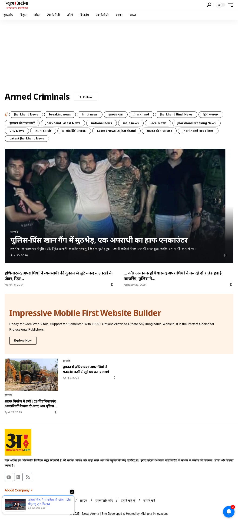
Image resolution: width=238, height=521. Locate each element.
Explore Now (23, 340)
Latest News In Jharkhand (116, 131)
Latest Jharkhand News (27, 138)
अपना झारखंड (43, 131)
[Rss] (28, 477)
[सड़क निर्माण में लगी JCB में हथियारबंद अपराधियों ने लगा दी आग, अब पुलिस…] (31, 375)
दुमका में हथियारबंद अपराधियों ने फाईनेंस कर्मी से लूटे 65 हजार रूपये (86, 369)
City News (17, 131)
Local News (158, 123)
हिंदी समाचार (210, 114)
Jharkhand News (26, 114)
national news (101, 123)
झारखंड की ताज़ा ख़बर (159, 131)
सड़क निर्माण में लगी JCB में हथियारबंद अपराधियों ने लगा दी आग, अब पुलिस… (31, 403)
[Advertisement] (119, 54)
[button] (208, 5)
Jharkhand (141, 114)
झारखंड (14, 231)
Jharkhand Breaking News (196, 123)
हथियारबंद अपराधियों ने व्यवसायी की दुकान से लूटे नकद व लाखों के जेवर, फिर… (58, 275)
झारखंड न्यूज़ (116, 114)
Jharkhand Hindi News (176, 114)
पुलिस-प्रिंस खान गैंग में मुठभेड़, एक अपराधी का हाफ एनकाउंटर (99, 239)
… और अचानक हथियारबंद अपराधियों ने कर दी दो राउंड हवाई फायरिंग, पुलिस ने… (173, 275)
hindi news (90, 114)
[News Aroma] (17, 4)
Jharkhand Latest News (63, 123)
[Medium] (18, 477)
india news (131, 123)
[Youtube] (9, 477)
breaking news (60, 114)
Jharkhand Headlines (198, 131)
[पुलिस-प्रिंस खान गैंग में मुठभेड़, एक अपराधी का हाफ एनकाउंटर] (119, 206)
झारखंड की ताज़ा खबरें (22, 123)
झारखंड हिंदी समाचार (74, 131)
